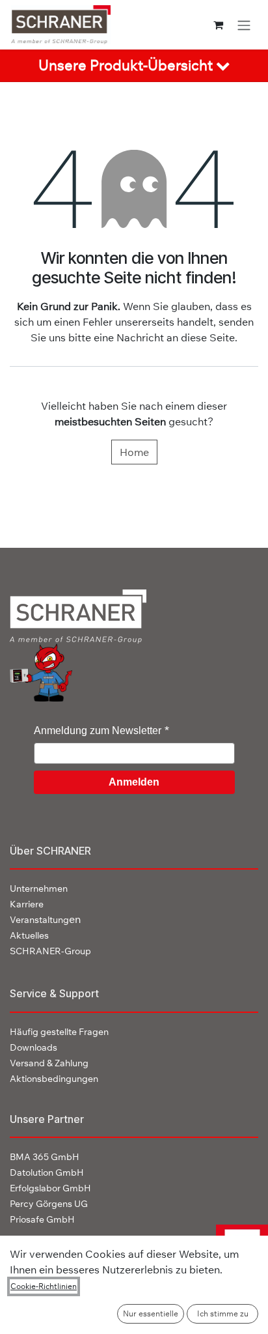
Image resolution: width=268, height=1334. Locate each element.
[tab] (134, 66)
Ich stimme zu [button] (222, 1313)
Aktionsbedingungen (54, 1079)
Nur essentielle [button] (150, 1313)
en (45, 919)
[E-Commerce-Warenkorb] (218, 25)
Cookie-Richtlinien (43, 1286)
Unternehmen (39, 888)
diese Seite (208, 337)
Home (134, 452)
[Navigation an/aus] (244, 24)
